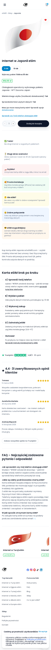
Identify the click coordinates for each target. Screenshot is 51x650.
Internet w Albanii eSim (11, 600)
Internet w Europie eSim (11, 604)
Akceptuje (43, 631)
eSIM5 (4, 13)
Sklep (10, 13)
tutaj (38, 475)
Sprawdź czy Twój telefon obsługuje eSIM (19, 116)
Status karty (32, 583)
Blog (28, 591)
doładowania (8, 110)
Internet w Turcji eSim (11, 583)
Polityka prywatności (10, 620)
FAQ (28, 587)
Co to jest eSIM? (33, 600)
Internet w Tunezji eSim (11, 591)
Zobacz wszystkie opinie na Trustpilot (20, 441)
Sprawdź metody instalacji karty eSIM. (21, 343)
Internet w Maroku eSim (11, 596)
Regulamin (6, 616)
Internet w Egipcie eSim (11, 587)
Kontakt (5, 625)
